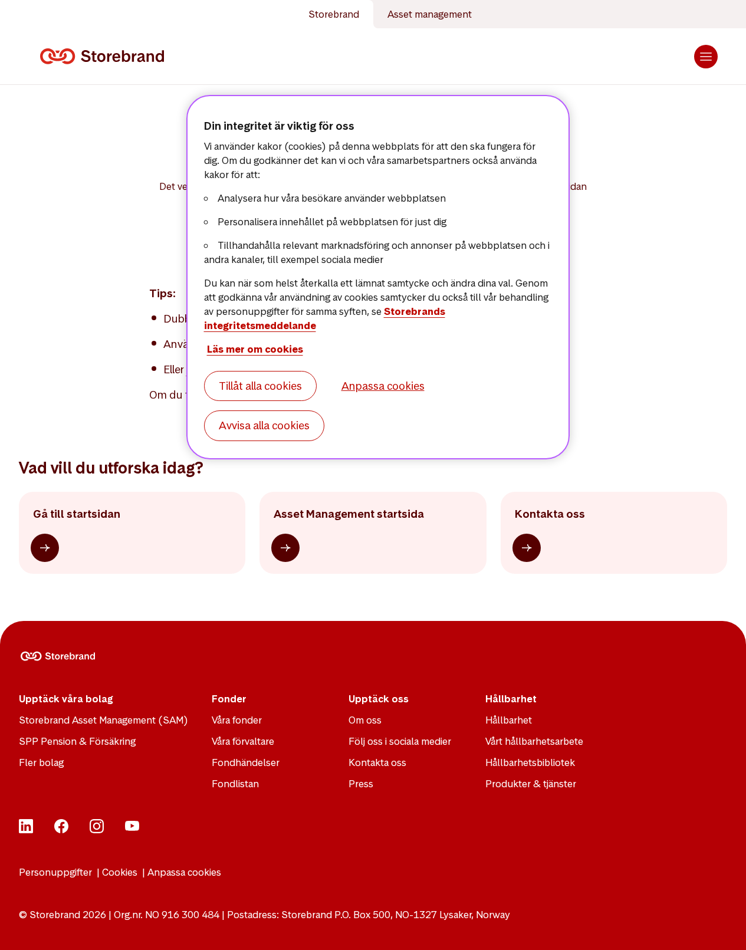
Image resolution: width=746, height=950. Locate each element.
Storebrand (333, 14)
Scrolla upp (722, 926)
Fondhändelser (246, 762)
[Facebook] (61, 829)
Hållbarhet (508, 720)
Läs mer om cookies (255, 349)
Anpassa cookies (184, 872)
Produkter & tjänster (530, 783)
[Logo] (104, 56)
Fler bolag (41, 762)
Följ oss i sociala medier (400, 741)
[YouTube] (132, 829)
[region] (378, 277)
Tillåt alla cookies (260, 386)
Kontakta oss (377, 762)
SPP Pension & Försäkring (77, 741)
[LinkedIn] (26, 829)
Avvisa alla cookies (264, 425)
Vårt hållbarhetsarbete (534, 741)
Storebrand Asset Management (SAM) (103, 720)
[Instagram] (97, 829)
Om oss (365, 720)
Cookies (119, 872)
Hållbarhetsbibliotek (530, 762)
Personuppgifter (55, 872)
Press (361, 783)
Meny (706, 56)
